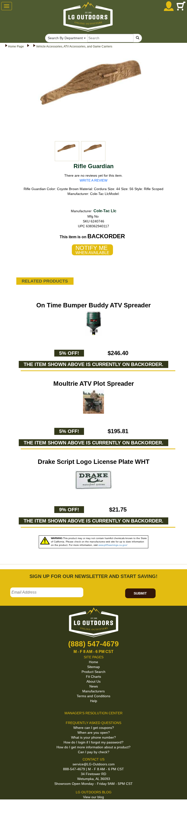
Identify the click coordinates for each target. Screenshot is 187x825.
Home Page (16, 46)
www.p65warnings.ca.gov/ (112, 545)
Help (93, 701)
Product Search (93, 672)
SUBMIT (140, 593)
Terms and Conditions (93, 696)
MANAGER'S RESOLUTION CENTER (93, 713)
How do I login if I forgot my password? (93, 742)
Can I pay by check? (93, 752)
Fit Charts (93, 676)
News (93, 686)
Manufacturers (93, 691)
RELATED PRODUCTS (45, 281)
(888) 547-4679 (93, 644)
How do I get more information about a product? (93, 747)
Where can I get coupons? (93, 728)
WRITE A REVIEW (93, 180)
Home (93, 662)
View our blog (93, 797)
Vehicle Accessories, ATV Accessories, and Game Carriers (74, 46)
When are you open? (93, 732)
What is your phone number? (93, 737)
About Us (93, 681)
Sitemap (93, 667)
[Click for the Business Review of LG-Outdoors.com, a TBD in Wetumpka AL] (6, 808)
